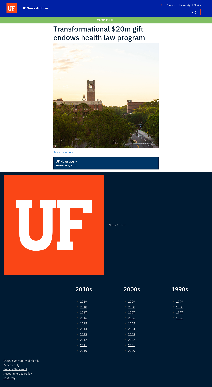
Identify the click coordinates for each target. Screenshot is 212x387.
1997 (179, 312)
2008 (131, 307)
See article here (63, 152)
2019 (83, 301)
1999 (179, 301)
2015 (83, 323)
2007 (131, 312)
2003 (131, 334)
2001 (131, 345)
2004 (131, 329)
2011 (83, 345)
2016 (83, 318)
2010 (83, 351)
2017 (83, 312)
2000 (131, 351)
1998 (179, 307)
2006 (131, 318)
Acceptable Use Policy (17, 373)
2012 (83, 340)
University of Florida (190, 5)
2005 (131, 323)
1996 (179, 318)
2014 (83, 329)
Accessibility (11, 365)
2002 (131, 340)
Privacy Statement (15, 369)
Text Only (9, 378)
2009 (131, 301)
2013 (83, 334)
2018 (83, 307)
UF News (170, 5)
